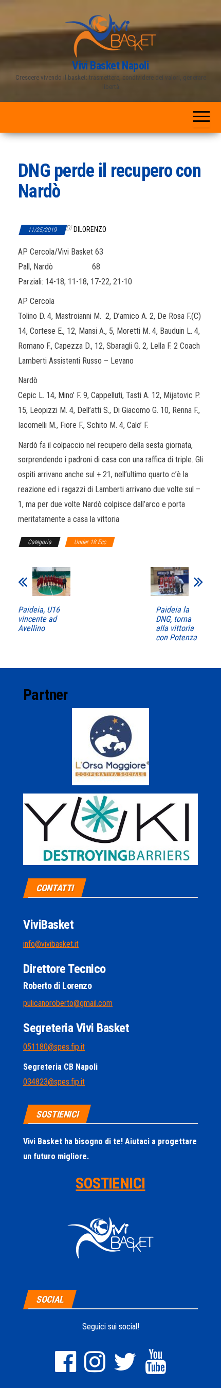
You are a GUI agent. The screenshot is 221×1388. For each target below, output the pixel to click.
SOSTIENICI (110, 1183)
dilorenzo (89, 229)
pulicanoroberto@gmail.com (68, 1003)
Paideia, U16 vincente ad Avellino (39, 619)
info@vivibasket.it (51, 944)
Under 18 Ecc (90, 542)
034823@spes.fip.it (54, 1082)
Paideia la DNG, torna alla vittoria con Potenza (176, 623)
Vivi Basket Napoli (110, 65)
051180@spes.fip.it (54, 1047)
